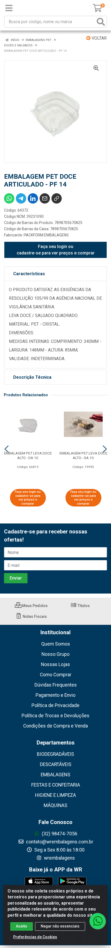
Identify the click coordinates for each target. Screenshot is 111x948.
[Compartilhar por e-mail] (45, 198)
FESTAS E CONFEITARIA (55, 785)
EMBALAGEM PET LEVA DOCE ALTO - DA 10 (28, 455)
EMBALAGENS (55, 774)
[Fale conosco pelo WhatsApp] (97, 921)
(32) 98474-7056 (59, 833)
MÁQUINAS (55, 805)
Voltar (99, 38)
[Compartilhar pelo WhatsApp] (9, 198)
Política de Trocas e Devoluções (55, 715)
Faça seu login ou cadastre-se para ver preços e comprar (56, 250)
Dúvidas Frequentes (55, 685)
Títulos (83, 606)
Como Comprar (55, 674)
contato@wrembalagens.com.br (59, 841)
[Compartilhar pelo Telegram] (21, 198)
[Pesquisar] (100, 21)
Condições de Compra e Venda (55, 726)
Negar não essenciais (60, 926)
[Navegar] (6, 449)
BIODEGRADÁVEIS (55, 754)
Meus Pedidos (34, 606)
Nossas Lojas (55, 664)
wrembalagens (59, 858)
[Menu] (9, 8)
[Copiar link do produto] (56, 198)
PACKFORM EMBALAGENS (46, 235)
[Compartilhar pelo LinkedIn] (33, 198)
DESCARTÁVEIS (55, 764)
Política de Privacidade (55, 705)
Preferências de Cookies (35, 937)
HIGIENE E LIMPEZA (55, 795)
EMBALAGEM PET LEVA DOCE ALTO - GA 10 (83, 455)
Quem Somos (55, 644)
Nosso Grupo (55, 654)
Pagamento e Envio (55, 695)
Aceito (21, 926)
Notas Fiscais (34, 616)
